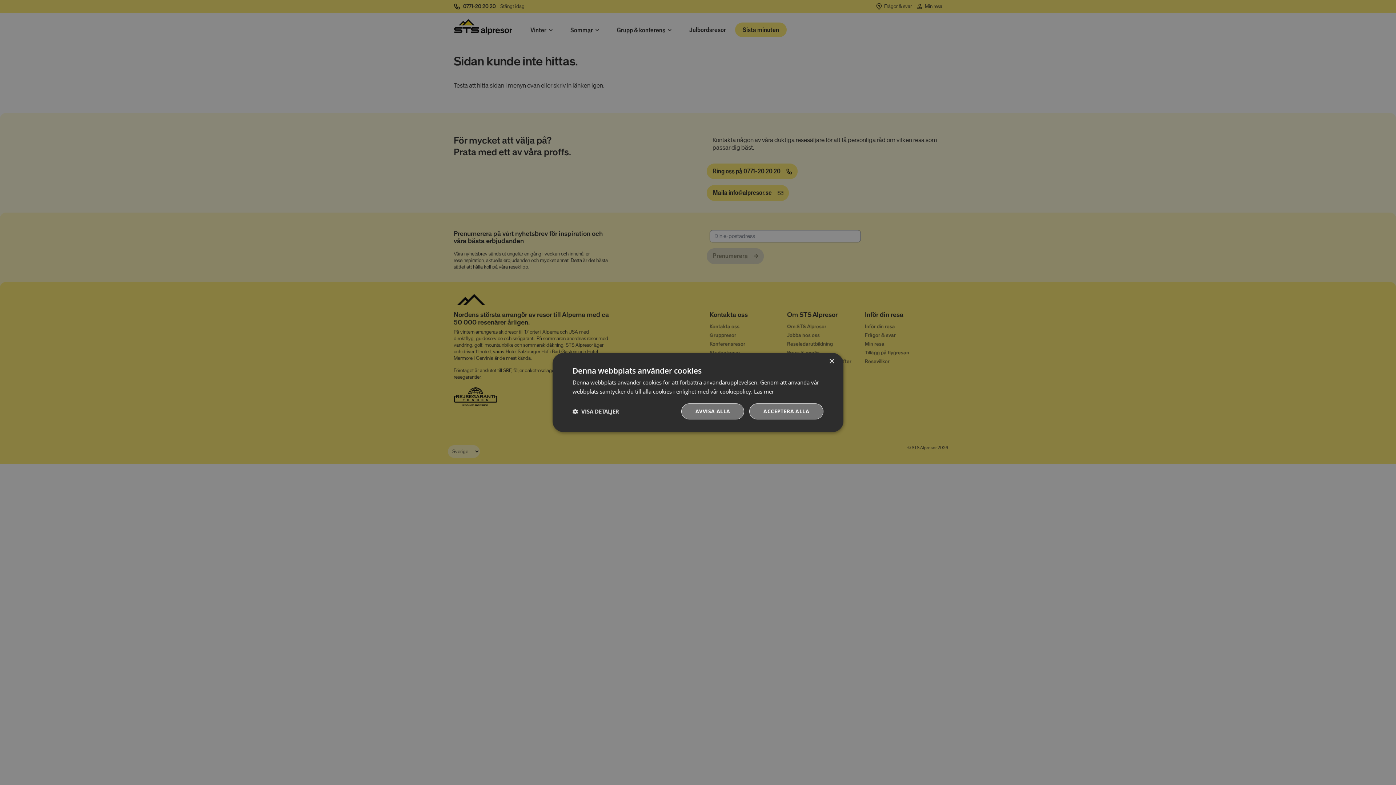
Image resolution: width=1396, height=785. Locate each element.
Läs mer (764, 391)
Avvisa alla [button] (712, 411)
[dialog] (698, 392)
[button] (596, 411)
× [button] (831, 361)
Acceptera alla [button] (786, 411)
